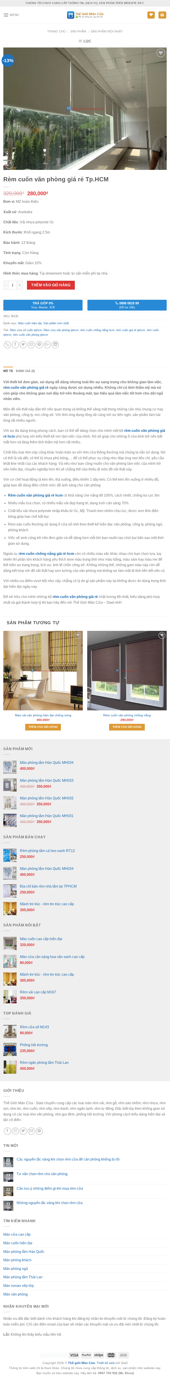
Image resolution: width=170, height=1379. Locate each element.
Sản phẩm (78, 31)
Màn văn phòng (15, 1294)
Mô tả (8, 371)
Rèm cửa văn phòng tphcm (61, 330)
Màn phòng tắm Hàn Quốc (23, 1252)
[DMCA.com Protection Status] (54, 1355)
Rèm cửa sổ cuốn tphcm (26, 330)
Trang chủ (56, 31)
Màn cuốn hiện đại (30, 323)
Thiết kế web (106, 1363)
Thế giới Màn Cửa (81, 1363)
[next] (166, 684)
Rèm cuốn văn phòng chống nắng (127, 715)
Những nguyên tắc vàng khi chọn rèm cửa (50, 1203)
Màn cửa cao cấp (17, 1234)
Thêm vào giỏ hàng (50, 285)
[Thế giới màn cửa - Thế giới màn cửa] (85, 15)
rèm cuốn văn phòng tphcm (30, 334)
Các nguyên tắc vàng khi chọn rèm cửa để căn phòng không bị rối (68, 1159)
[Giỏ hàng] (162, 15)
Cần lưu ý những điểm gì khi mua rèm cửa (50, 1188)
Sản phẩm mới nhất (107, 31)
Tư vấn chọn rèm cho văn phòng (42, 1174)
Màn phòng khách (17, 1260)
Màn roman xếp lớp (18, 1286)
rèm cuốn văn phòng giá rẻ (25, 387)
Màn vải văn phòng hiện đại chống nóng (43, 715)
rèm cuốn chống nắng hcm (97, 330)
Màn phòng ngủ (15, 1269)
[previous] (3, 684)
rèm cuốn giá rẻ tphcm (130, 330)
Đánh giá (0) (25, 371)
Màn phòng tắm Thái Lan (22, 1277)
